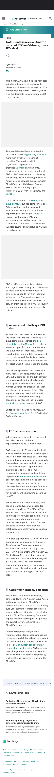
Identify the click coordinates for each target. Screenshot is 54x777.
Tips (40, 770)
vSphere (19, 167)
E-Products (7, 764)
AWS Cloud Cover (18, 30)
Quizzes (33, 770)
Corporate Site (8, 755)
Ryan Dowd (11, 65)
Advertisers (17, 753)
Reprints (17, 761)
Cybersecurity (31, 683)
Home (5, 24)
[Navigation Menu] (3, 18)
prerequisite (35, 213)
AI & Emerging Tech (14, 683)
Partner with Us (29, 753)
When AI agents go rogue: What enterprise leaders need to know (22, 721)
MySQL (9, 194)
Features (23, 764)
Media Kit (41, 753)
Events (15, 764)
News (8, 38)
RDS (8, 154)
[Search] (50, 18)
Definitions (35, 761)
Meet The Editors (36, 750)
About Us (6, 750)
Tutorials (6, 773)
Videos (13, 773)
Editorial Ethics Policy (20, 750)
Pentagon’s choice (19, 413)
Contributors (7, 761)
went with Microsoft (16, 403)
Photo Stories (24, 770)
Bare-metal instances (31, 476)
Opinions (13, 770)
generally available (36, 154)
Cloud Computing (16, 24)
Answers (26, 761)
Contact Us (7, 753)
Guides (5, 770)
